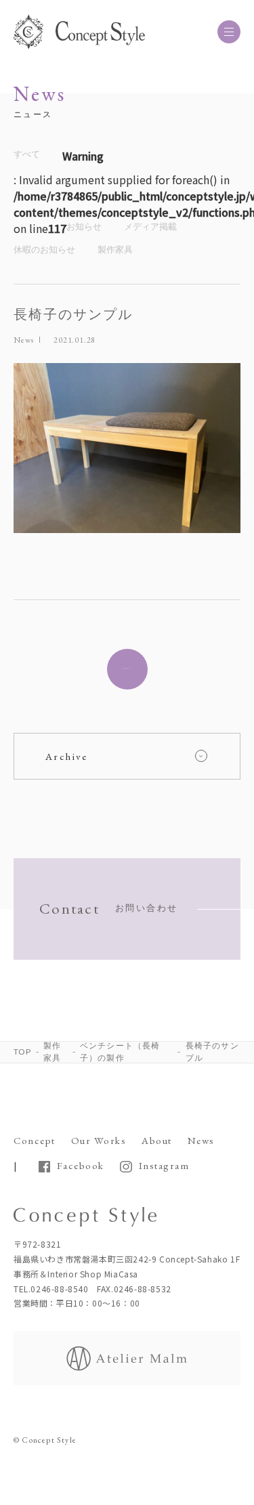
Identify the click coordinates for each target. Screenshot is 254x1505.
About (157, 1141)
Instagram (164, 1166)
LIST (127, 669)
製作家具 (115, 250)
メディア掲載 (150, 226)
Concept (35, 1141)
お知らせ (84, 226)
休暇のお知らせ (44, 250)
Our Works (99, 1141)
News (24, 340)
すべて (27, 154)
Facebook (80, 1166)
